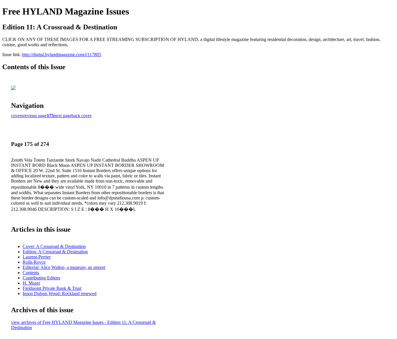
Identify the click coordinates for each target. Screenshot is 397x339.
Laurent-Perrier (37, 256)
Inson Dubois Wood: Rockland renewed (59, 293)
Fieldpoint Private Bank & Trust (52, 288)
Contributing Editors (41, 277)
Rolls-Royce (34, 262)
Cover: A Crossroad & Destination (54, 246)
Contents (31, 272)
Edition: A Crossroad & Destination (55, 251)
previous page (34, 115)
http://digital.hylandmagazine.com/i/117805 (61, 54)
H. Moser (31, 283)
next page (62, 115)
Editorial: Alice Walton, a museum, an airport (64, 267)
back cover (81, 115)
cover (16, 115)
